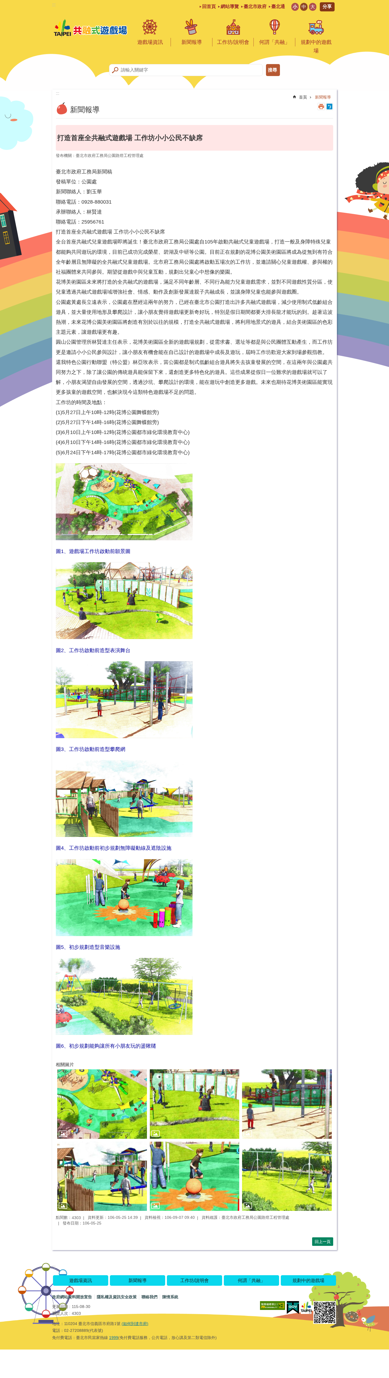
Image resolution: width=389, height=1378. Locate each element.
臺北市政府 (255, 6)
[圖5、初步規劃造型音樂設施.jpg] (194, 1176)
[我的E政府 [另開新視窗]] (293, 1307)
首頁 (303, 97)
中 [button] (304, 6)
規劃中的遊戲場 (316, 46)
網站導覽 (230, 6)
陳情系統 (170, 1297)
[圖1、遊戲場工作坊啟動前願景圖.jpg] (102, 1104)
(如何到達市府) (135, 1323)
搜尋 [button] (272, 69)
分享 (327, 6)
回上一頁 (323, 1241)
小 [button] (295, 6)
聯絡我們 (149, 1297)
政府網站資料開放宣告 (72, 1297)
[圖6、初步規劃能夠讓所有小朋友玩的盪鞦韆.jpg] (287, 1176)
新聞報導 (191, 42)
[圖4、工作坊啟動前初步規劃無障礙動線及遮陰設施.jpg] (102, 1176)
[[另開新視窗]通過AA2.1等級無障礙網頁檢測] (272, 1305)
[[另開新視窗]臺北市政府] (306, 1307)
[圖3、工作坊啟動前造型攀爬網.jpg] (287, 1104)
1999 (113, 1337)
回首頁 (209, 6)
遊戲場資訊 (150, 42)
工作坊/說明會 (233, 42)
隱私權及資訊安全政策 (117, 1297)
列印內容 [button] (321, 106)
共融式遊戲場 (90, 29)
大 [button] (312, 6)
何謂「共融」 (274, 42)
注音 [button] (329, 106)
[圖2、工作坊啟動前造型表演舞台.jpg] (194, 1104)
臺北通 (278, 6)
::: (54, 4)
